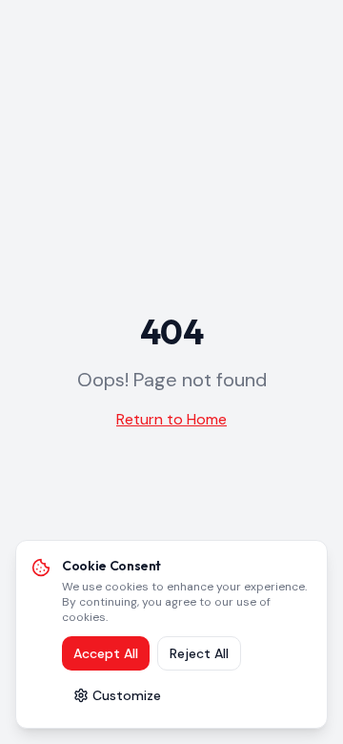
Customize (126, 695)
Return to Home (171, 419)
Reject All (199, 653)
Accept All (105, 653)
